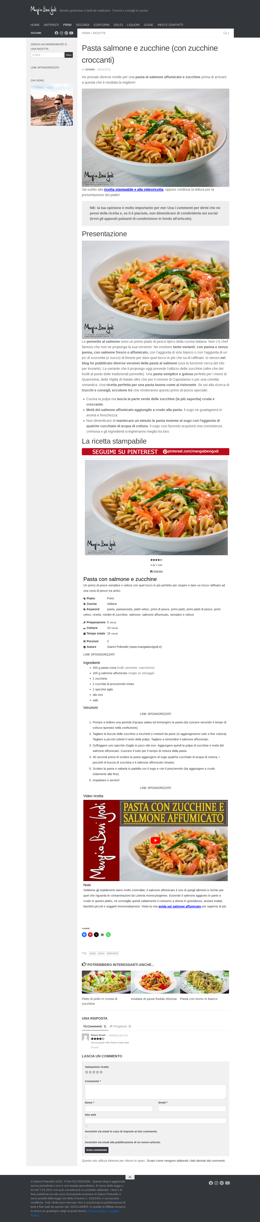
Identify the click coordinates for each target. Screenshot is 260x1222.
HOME (35, 24)
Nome (89, 1102)
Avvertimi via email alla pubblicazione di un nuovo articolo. (123, 1142)
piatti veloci (112, 953)
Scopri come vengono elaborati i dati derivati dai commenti (186, 1160)
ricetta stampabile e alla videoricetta (133, 189)
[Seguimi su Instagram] (61, 33)
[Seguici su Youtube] (71, 33)
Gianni (90, 69)
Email (162, 1102)
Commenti (96, 1026)
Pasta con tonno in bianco (199, 999)
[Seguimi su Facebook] (56, 33)
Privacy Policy (97, 1211)
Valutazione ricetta (97, 1066)
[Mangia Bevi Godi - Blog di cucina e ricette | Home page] (44, 10)
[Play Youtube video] (155, 840)
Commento (93, 1081)
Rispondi (94, 1047)
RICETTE (99, 33)
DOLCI (118, 24)
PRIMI (67, 24)
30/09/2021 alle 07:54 (118, 1035)
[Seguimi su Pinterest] (66, 33)
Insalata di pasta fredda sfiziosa (154, 999)
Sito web (90, 1114)
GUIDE (148, 24)
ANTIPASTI (51, 24)
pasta (92, 953)
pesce (101, 953)
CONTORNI (102, 24)
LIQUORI (133, 24)
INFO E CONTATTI (170, 24)
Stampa (158, 571)
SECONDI (82, 24)
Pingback (122, 1026)
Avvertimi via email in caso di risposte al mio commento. (121, 1131)
